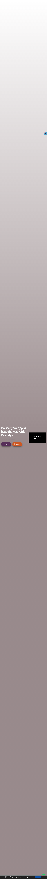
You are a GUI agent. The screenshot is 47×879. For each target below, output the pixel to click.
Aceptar (38, 877)
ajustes (32, 877)
